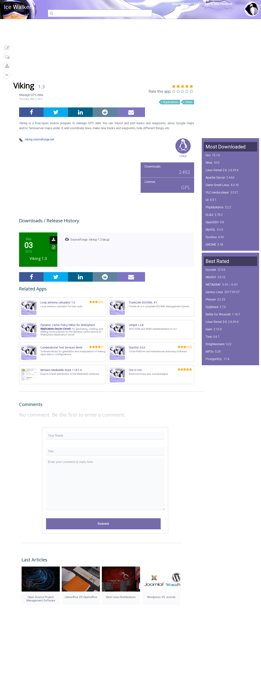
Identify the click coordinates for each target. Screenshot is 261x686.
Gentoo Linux (214, 292)
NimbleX (211, 374)
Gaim (209, 329)
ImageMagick (215, 252)
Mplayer (211, 403)
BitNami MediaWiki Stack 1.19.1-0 (61, 370)
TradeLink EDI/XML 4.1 (143, 302)
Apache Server (215, 177)
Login (197, 4)
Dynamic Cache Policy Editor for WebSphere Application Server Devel (67, 326)
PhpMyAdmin (215, 207)
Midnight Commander (220, 381)
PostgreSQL (214, 359)
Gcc (208, 155)
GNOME (211, 244)
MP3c (210, 351)
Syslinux (211, 237)
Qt (207, 200)
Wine (209, 162)
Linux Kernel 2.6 (216, 170)
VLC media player (217, 192)
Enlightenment (215, 344)
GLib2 (209, 215)
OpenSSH (212, 222)
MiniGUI (211, 277)
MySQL (211, 229)
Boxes (210, 396)
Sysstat (211, 270)
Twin (209, 337)
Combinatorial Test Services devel (61, 347)
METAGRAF (213, 284)
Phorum (211, 299)
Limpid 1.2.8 (136, 325)
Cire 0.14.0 (135, 370)
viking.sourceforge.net (39, 139)
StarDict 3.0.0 (137, 347)
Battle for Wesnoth (218, 314)
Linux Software (181, 4)
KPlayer (211, 366)
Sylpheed (212, 307)
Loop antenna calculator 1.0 (57, 302)
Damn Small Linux (217, 185)
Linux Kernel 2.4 (216, 389)
